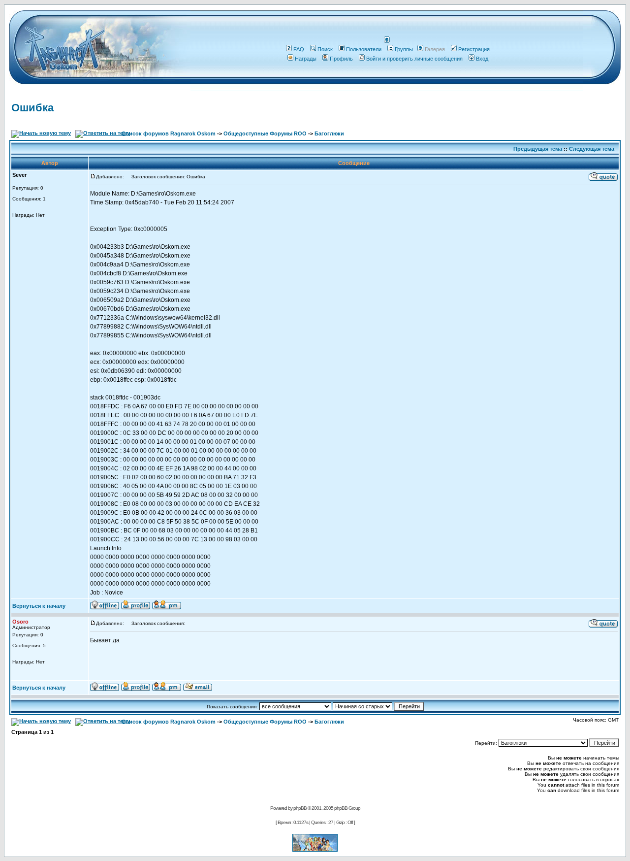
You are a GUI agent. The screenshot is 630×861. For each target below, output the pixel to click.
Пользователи (363, 49)
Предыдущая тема (537, 149)
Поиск (325, 49)
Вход (482, 59)
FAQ (298, 49)
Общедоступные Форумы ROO (265, 133)
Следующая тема (591, 149)
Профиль (341, 59)
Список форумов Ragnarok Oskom (169, 133)
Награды (305, 59)
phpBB (300, 808)
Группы (404, 49)
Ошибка (32, 107)
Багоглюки (329, 133)
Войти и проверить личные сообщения (414, 59)
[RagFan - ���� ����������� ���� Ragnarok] (315, 849)
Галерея (435, 49)
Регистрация (474, 49)
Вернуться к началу (38, 606)
